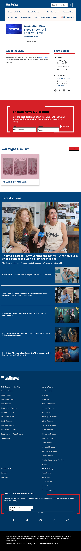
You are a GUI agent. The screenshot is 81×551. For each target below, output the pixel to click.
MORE (73, 148)
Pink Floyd (43, 57)
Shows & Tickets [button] (14, 12)
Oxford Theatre (47, 456)
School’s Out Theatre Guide (46, 17)
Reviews (45, 395)
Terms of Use (54, 544)
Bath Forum (61, 79)
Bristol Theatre (47, 421)
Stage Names (47, 473)
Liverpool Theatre (7, 425)
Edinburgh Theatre (8, 417)
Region (40, 126)
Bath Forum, (29, 37)
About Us (45, 486)
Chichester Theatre (8, 412)
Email (15, 126)
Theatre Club (68, 12)
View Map (60, 86)
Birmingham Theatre (9, 408)
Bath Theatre (6, 404)
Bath (36, 37)
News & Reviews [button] (34, 12)
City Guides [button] (51, 12)
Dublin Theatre (6, 395)
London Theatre (7, 391)
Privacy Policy (44, 544)
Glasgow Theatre (7, 399)
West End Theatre (48, 404)
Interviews (45, 399)
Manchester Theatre (8, 430)
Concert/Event (31, 41)
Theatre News (47, 391)
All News (45, 464)
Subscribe (65, 126)
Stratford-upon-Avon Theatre (12, 434)
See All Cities (5, 438)
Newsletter (12, 17)
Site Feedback (47, 481)
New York (4, 477)
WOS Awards (26, 17)
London (4, 473)
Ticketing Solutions (49, 490)
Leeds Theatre (6, 421)
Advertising (46, 477)
